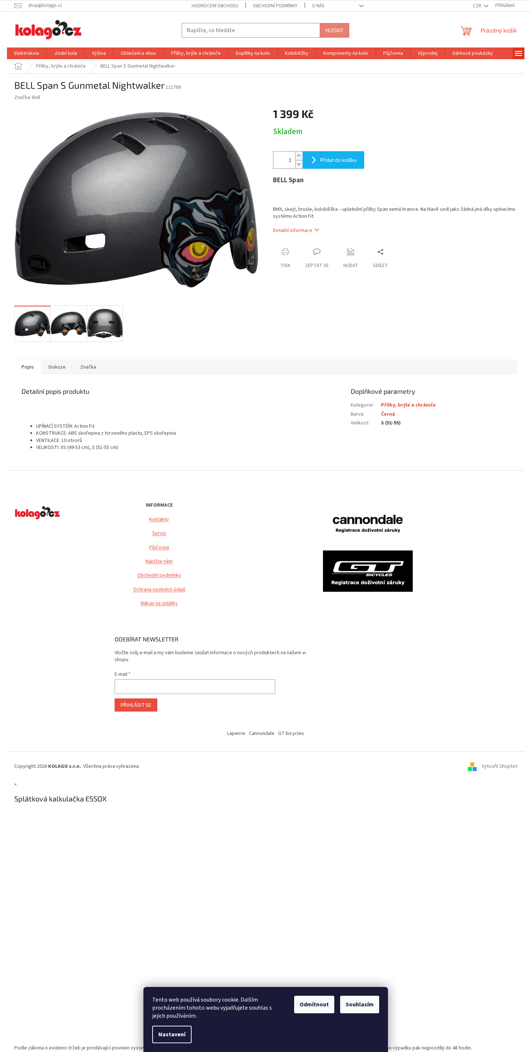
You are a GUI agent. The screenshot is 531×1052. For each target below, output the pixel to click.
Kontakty (159, 519)
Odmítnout (314, 1004)
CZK (477, 6)
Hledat (334, 30)
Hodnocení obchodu (215, 6)
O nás (318, 6)
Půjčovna (159, 547)
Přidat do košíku (338, 160)
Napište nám (159, 561)
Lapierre (236, 733)
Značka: (27, 97)
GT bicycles (291, 733)
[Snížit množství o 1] (299, 164)
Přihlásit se (135, 705)
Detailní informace (292, 230)
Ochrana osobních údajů (159, 589)
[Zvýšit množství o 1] (299, 156)
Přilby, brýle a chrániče (408, 405)
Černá (388, 414)
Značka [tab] (88, 367)
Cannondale (261, 733)
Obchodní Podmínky (275, 6)
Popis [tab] (28, 367)
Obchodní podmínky (159, 575)
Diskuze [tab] (57, 367)
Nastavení (171, 1034)
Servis (159, 533)
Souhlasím (360, 1004)
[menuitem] (26, 53)
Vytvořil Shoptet (499, 766)
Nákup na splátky (159, 603)
